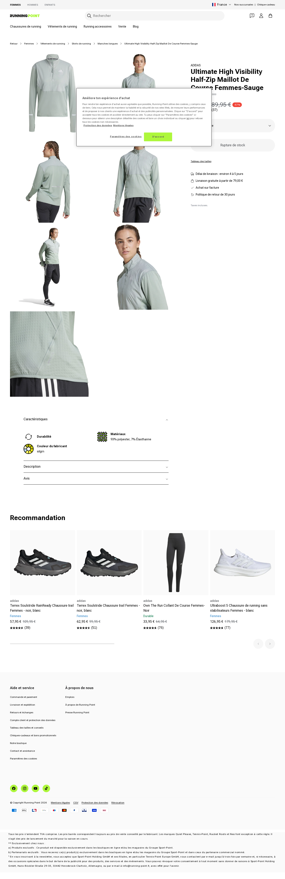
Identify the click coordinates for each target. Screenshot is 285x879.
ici (188, 118)
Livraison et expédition (22, 704)
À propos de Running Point (80, 704)
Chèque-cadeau (266, 4)
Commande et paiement (23, 697)
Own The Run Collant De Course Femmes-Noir (174, 608)
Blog (136, 26)
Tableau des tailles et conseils (26, 727)
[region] (144, 117)
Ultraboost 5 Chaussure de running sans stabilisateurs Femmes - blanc (238, 608)
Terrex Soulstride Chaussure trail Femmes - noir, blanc (108, 608)
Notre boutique (18, 743)
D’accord (158, 136)
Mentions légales (60, 802)
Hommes (32, 4)
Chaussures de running (25, 26)
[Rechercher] (89, 15)
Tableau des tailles (201, 161)
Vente (122, 26)
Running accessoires (98, 26)
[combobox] (154, 15)
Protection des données (95, 802)
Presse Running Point (77, 712)
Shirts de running (81, 43)
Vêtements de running (62, 26)
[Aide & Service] (252, 15)
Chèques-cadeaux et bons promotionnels (33, 735)
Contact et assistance (22, 750)
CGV (75, 802)
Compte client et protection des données (32, 720)
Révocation (117, 802)
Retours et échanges (21, 712)
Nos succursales (243, 4)
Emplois (69, 697)
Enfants (50, 4)
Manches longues (108, 43)
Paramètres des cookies (23, 758)
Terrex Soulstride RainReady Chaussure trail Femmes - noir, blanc (42, 608)
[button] (258, 644)
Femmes (15, 4)
